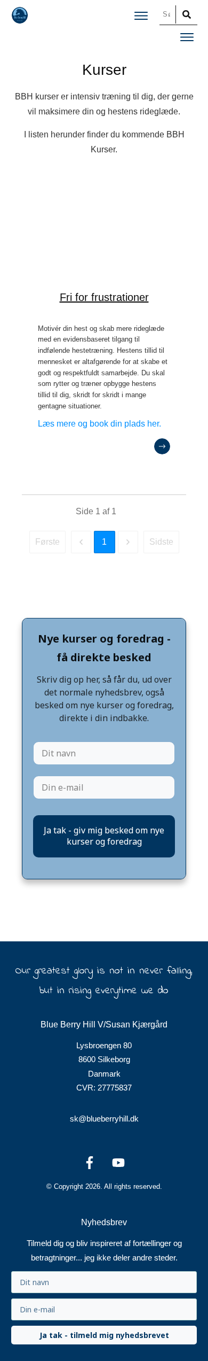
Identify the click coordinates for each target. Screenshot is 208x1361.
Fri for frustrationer (104, 297)
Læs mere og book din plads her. (99, 423)
